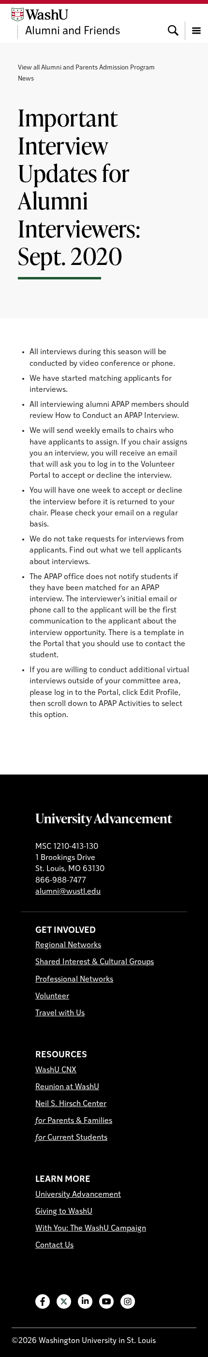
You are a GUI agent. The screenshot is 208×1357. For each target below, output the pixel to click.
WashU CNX (55, 1070)
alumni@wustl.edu (68, 892)
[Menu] (196, 23)
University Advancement (103, 818)
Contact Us (54, 1245)
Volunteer (52, 996)
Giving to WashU (63, 1212)
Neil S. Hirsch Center (70, 1104)
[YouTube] (106, 1301)
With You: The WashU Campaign (90, 1228)
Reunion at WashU (67, 1087)
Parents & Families (73, 1121)
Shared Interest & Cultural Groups (94, 962)
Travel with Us (60, 1013)
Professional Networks (74, 979)
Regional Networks (68, 945)
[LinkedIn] (85, 1301)
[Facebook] (42, 1301)
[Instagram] (127, 1301)
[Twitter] (64, 1301)
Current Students (71, 1138)
